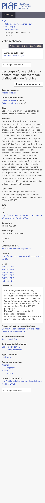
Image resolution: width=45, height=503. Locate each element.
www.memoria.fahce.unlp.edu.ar (16, 248)
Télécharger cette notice (28, 84)
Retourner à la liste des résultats (27, 46)
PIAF (4, 21)
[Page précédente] (4, 64)
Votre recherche (11, 29)
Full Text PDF (8, 266)
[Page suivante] (29, 64)
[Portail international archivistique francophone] (22, 6)
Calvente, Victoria (10, 103)
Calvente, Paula (9, 100)
